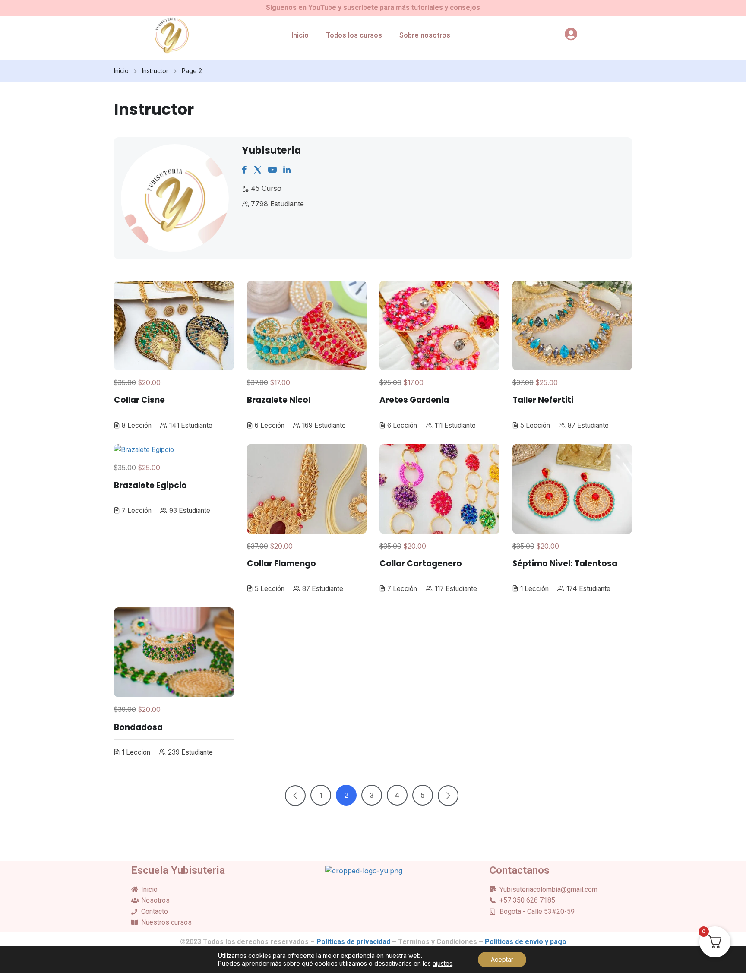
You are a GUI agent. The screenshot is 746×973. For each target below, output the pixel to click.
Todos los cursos (354, 35)
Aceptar (502, 959)
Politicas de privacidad (353, 942)
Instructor (155, 70)
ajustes (442, 963)
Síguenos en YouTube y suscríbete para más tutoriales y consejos (373, 7)
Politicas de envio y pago (525, 942)
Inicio (300, 35)
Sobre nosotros (424, 35)
